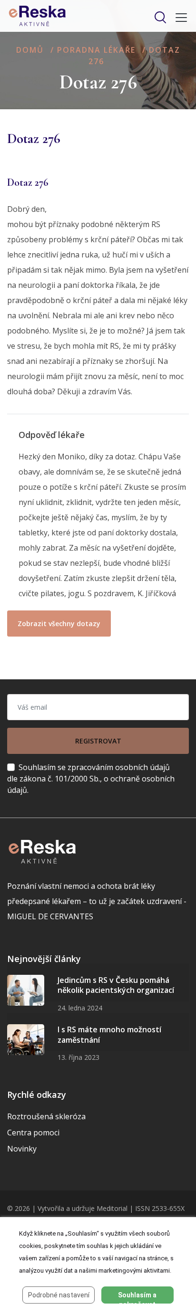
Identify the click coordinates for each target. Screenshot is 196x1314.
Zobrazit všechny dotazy (59, 623)
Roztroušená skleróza (46, 1116)
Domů (30, 50)
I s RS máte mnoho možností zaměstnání (109, 1034)
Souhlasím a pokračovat (137, 1297)
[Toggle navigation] (178, 17)
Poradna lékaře (96, 50)
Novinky (22, 1148)
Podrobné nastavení (58, 1295)
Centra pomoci (33, 1132)
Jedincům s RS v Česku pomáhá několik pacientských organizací (116, 985)
